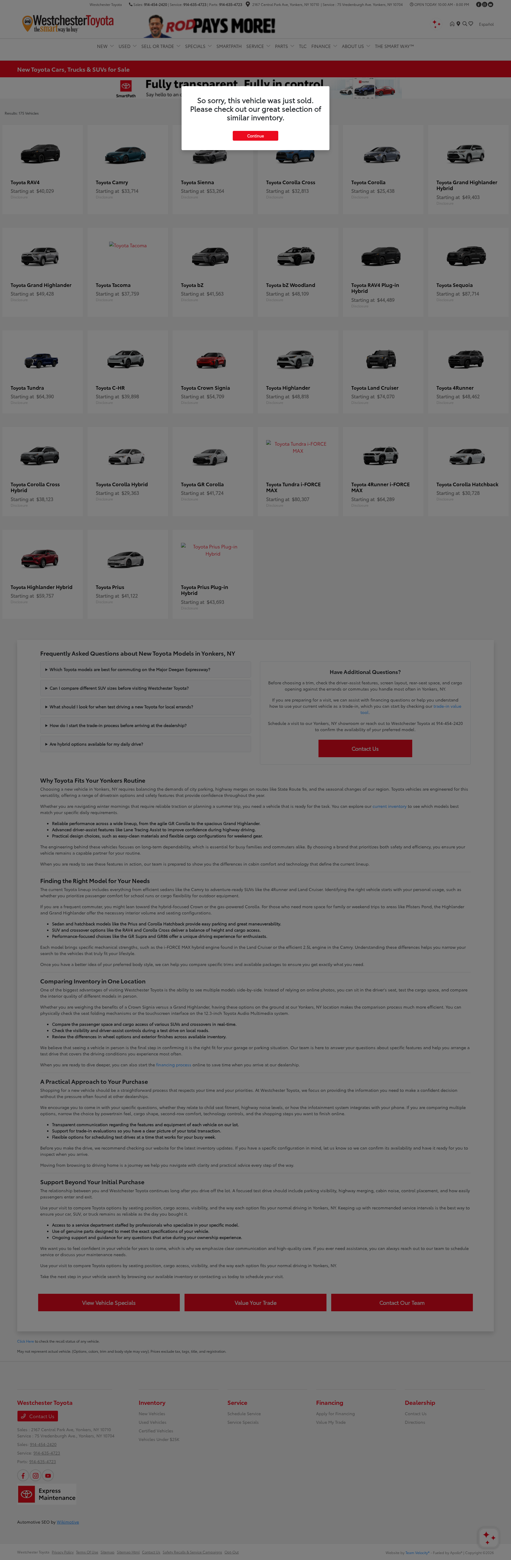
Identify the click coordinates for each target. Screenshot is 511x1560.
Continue (255, 135)
